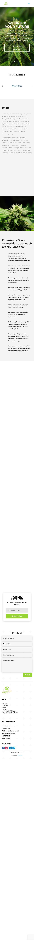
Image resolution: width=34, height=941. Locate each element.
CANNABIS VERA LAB (9, 711)
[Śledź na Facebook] (3, 748)
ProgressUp (19, 755)
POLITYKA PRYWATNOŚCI (10, 713)
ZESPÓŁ (5, 705)
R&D (4, 707)
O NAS (5, 704)
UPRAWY (5, 709)
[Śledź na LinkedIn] (10, 748)
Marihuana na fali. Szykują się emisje (17, 509)
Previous (2, 85)
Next (32, 85)
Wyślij (27, 675)
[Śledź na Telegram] (13, 748)
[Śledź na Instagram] (6, 748)
